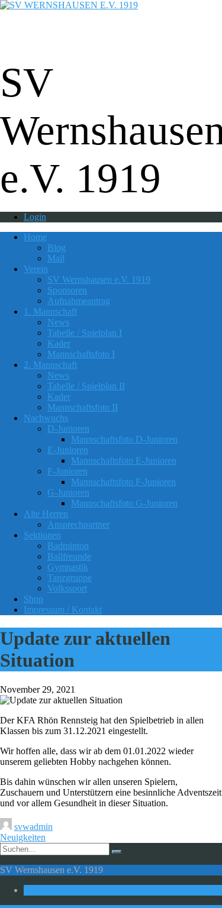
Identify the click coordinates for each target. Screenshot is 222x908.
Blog (56, 248)
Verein (36, 269)
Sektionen (42, 535)
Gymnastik (67, 567)
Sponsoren (67, 290)
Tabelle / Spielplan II (86, 386)
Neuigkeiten (23, 837)
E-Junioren (67, 450)
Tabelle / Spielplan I (84, 333)
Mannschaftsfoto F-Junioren (123, 482)
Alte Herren (46, 514)
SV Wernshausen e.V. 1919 (98, 279)
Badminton (68, 546)
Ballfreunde (69, 556)
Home (35, 237)
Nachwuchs (46, 418)
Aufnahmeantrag (78, 301)
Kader (58, 343)
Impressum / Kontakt (63, 610)
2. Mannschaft (50, 365)
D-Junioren (68, 429)
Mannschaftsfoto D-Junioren (124, 439)
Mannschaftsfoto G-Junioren (124, 503)
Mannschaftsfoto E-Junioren (123, 460)
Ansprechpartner (78, 524)
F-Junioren (67, 471)
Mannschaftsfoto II (82, 407)
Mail (56, 258)
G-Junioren (68, 492)
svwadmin (33, 827)
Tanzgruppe (69, 578)
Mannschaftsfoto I (81, 354)
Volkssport (67, 588)
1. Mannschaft (50, 311)
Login (35, 217)
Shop (33, 599)
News (58, 322)
